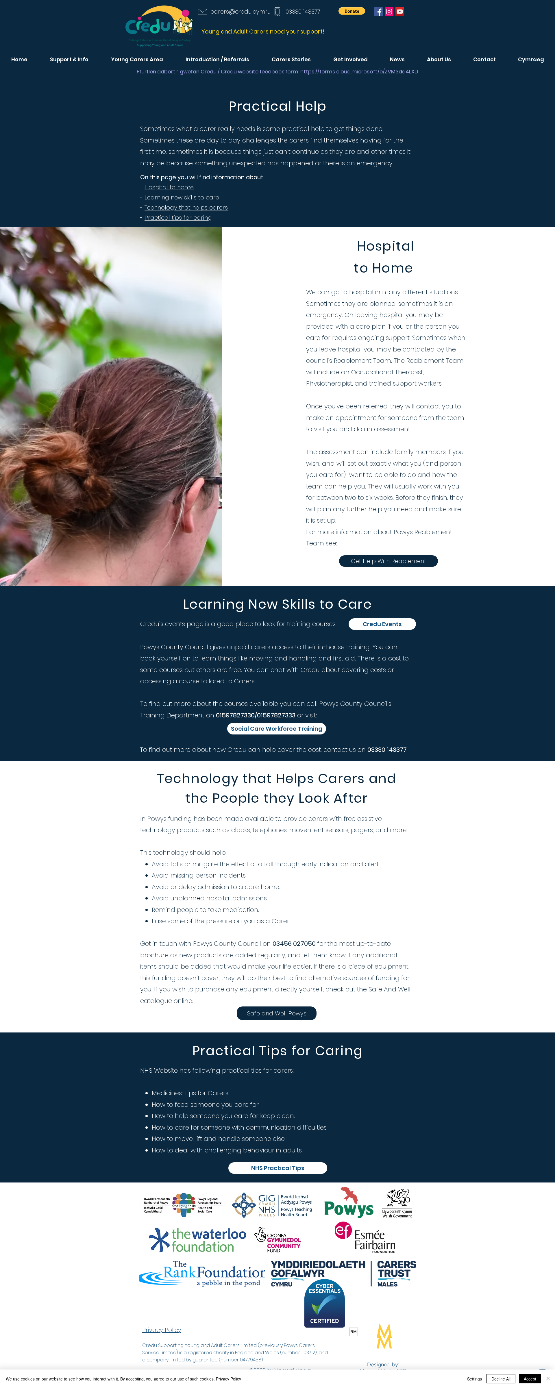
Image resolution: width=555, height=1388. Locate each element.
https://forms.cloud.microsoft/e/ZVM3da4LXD (359, 71)
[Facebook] (378, 11)
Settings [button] (474, 1379)
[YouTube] (399, 11)
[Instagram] (389, 11)
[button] (351, 11)
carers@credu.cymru (240, 12)
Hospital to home (169, 187)
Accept (530, 1379)
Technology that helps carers (186, 207)
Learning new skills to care (182, 197)
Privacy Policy (228, 1379)
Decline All (500, 1379)
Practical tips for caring (178, 218)
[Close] (548, 1378)
